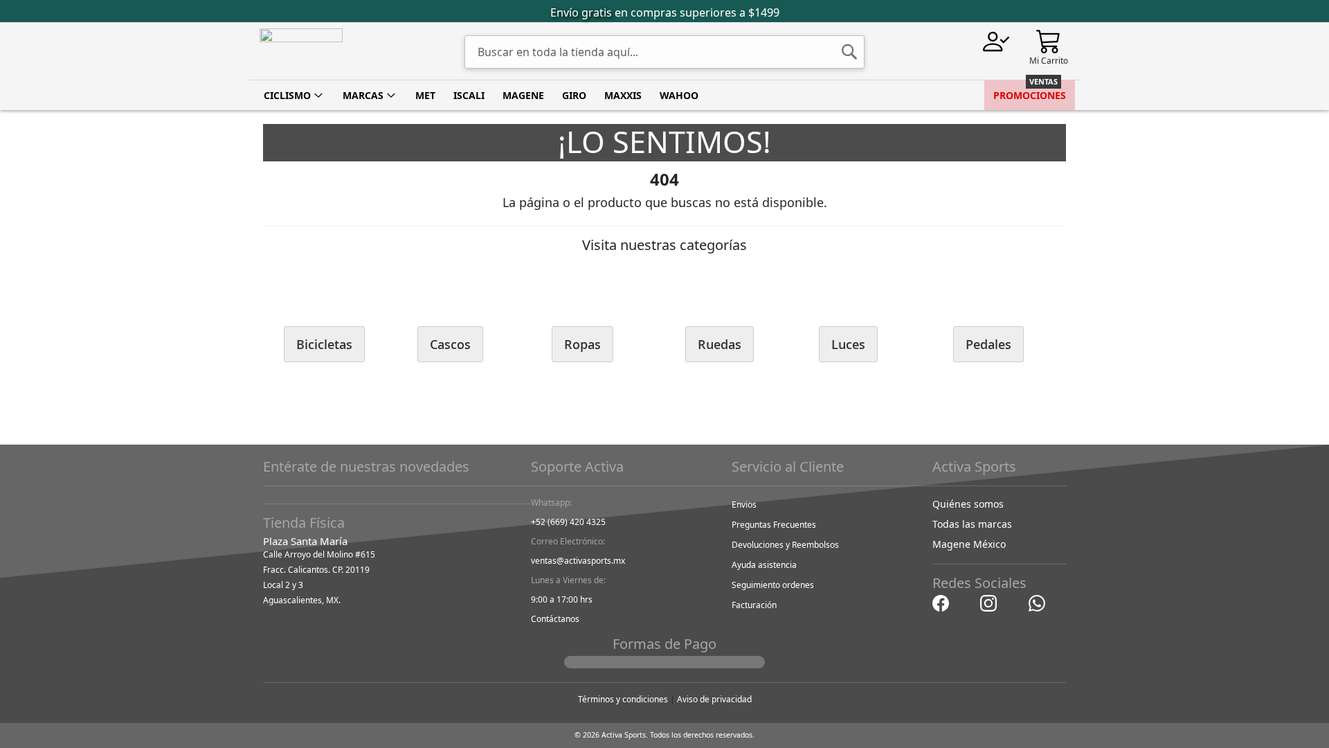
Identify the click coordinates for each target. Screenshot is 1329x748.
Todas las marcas (972, 524)
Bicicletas (324, 344)
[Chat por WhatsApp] (1037, 602)
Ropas (582, 344)
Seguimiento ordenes (773, 585)
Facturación (754, 605)
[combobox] (664, 52)
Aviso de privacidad (714, 699)
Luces (848, 344)
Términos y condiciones (623, 699)
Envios (744, 504)
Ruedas (719, 344)
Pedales (988, 344)
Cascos (450, 344)
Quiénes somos (968, 503)
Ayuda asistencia (764, 565)
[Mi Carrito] (1048, 40)
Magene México (969, 544)
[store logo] (301, 51)
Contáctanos (555, 619)
